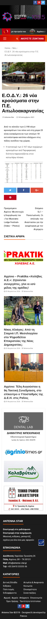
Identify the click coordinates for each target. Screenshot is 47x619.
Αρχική (7, 598)
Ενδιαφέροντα (9, 593)
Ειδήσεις (7, 586)
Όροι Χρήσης (12, 601)
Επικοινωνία (36, 598)
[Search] (17, 38)
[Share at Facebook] (23, 190)
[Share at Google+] (37, 190)
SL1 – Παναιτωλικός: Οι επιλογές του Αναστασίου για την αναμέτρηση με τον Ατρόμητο (34, 219)
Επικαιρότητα (30, 589)
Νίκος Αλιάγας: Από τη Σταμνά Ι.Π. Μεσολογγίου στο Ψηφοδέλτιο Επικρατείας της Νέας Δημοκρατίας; (21, 337)
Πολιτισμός (8, 589)
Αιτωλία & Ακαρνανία (34, 582)
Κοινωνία (28, 586)
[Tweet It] (10, 190)
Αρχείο (15, 598)
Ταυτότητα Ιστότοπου (30, 601)
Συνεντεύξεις (30, 593)
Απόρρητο (24, 598)
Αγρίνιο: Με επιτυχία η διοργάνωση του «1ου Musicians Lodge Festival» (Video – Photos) (14, 217)
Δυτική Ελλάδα (10, 582)
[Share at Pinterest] (10, 197)
